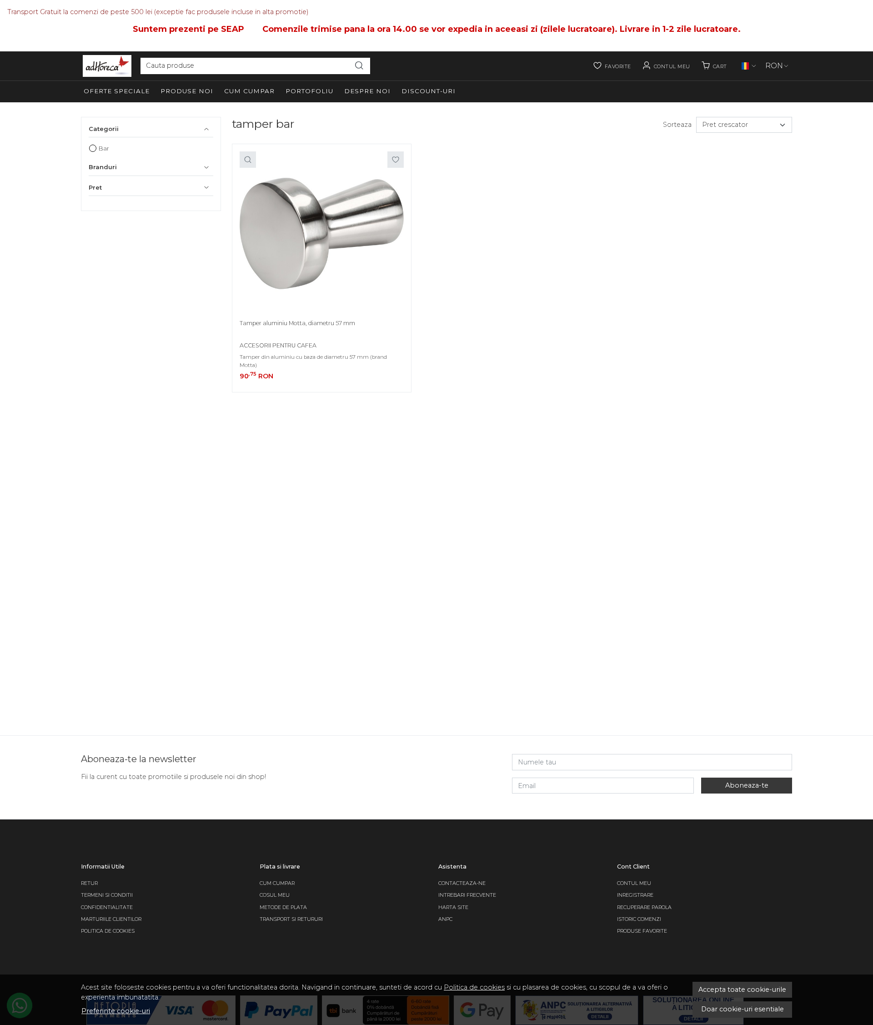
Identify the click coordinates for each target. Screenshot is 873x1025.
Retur (89, 883)
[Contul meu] (666, 66)
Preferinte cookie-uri (115, 1011)
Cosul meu (275, 895)
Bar (104, 148)
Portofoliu (309, 91)
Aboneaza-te (746, 785)
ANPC (445, 919)
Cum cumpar (249, 91)
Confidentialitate (107, 907)
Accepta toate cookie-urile (742, 989)
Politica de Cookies (108, 931)
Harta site (453, 907)
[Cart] (714, 66)
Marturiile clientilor (111, 919)
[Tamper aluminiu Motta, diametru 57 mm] (322, 233)
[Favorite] (612, 66)
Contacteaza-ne (462, 883)
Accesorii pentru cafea (278, 345)
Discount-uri (428, 91)
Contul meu (634, 883)
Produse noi (187, 91)
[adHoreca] (107, 66)
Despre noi (367, 91)
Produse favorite (642, 931)
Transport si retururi (291, 919)
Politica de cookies (474, 987)
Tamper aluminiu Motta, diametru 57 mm (297, 323)
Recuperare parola (644, 907)
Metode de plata (283, 907)
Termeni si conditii (107, 895)
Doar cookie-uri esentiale (742, 1009)
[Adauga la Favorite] (395, 160)
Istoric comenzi (639, 919)
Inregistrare (635, 895)
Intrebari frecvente (467, 895)
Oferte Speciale (117, 91)
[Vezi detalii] (248, 160)
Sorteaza (677, 125)
